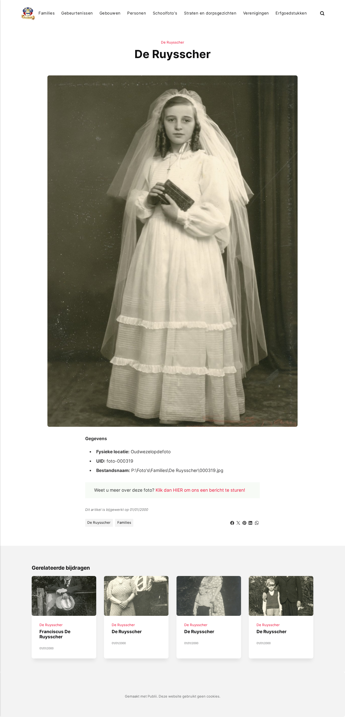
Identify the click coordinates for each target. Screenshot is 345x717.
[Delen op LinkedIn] (251, 522)
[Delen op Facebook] (232, 522)
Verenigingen (256, 13)
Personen (136, 13)
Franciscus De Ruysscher (54, 634)
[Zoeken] (322, 13)
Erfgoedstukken (291, 13)
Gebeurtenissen (77, 13)
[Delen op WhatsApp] (257, 522)
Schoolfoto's (165, 13)
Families (46, 13)
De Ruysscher (172, 42)
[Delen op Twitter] (238, 522)
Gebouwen (110, 13)
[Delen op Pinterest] (244, 522)
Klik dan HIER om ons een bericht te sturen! (200, 490)
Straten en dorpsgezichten (210, 13)
